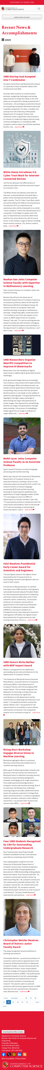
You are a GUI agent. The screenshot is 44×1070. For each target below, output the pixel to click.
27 (4, 1002)
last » (5, 1006)
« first (5, 998)
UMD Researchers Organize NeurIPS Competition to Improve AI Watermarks (19, 363)
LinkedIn (19, 1054)
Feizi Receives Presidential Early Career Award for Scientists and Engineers (19, 567)
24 (26, 998)
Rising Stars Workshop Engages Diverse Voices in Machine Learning (18, 753)
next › (37, 1002)
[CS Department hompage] (22, 1064)
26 (35, 998)
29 (13, 1002)
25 (31, 998)
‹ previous (14, 998)
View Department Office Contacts (13, 1032)
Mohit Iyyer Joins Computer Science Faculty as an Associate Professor (21, 462)
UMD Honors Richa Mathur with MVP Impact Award (19, 663)
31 (22, 1002)
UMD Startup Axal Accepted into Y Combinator (19, 78)
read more (19, 127)
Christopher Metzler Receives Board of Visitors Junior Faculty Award (20, 943)
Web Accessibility (8, 1058)
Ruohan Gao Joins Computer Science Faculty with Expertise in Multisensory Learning (21, 283)
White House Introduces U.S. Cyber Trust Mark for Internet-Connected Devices (21, 175)
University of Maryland (22, 2)
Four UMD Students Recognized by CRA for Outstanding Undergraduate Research (22, 844)
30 (18, 1002)
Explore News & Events (22, 17)
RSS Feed (25, 1054)
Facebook (3, 1054)
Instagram (14, 1054)
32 (27, 1002)
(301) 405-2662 (16, 1050)
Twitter (9, 1054)
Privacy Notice (21, 1058)
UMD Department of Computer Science (18, 8)
